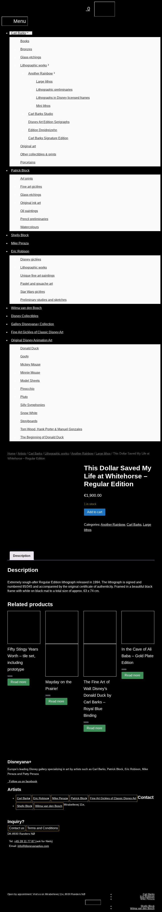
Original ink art (30, 202)
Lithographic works (33, 65)
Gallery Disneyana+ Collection (32, 324)
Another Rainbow (40, 73)
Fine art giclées (31, 186)
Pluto (24, 397)
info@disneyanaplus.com (33, 846)
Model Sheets (30, 380)
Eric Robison (20, 251)
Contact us (16, 828)
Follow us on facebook (22, 781)
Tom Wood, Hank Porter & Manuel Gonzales (51, 429)
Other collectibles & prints (38, 154)
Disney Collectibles (24, 316)
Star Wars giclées (32, 291)
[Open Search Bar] (68, 8)
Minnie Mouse (30, 372)
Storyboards (28, 421)
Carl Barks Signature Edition (48, 138)
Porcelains (27, 162)
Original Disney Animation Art (31, 340)
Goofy (24, 356)
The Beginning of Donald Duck (42, 437)
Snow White (28, 413)
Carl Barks (18, 33)
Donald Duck (29, 348)
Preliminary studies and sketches (43, 300)
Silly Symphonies (32, 405)
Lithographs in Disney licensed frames (63, 97)
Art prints (26, 178)
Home (11, 453)
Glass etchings (30, 57)
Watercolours (29, 227)
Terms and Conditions (42, 828)
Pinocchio (27, 388)
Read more (18, 682)
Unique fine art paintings (37, 275)
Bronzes (26, 49)
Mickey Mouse (30, 364)
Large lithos (44, 81)
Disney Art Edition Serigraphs (49, 122)
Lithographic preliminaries (54, 89)
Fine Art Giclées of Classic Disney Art (37, 332)
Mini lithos (43, 105)
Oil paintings (29, 211)
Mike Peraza (20, 243)
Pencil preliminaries (34, 219)
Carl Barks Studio (40, 114)
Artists (22, 453)
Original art (28, 146)
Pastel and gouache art (36, 283)
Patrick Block (20, 170)
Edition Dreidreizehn (42, 130)
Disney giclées (30, 259)
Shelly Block (20, 235)
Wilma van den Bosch (26, 308)
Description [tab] (21, 555)
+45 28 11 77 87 (24, 841)
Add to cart (94, 512)
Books (24, 41)
